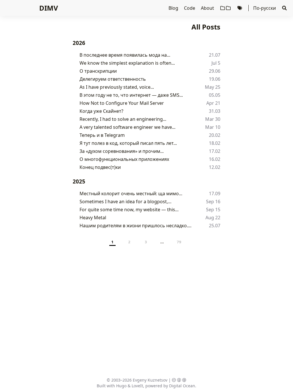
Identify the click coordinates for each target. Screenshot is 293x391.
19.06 (214, 79)
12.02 (214, 167)
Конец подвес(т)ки (100, 167)
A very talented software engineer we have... (127, 127)
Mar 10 (212, 127)
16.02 (214, 159)
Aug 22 (212, 217)
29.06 (214, 71)
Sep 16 (213, 201)
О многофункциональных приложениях (124, 159)
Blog (174, 8)
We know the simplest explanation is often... (127, 63)
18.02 (214, 143)
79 (179, 241)
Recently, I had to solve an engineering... (123, 119)
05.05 (214, 95)
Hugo (121, 385)
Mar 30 (212, 119)
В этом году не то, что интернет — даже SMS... (131, 95)
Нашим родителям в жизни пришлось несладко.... (135, 225)
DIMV (48, 8)
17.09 (214, 193)
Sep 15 (213, 209)
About (208, 8)
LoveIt (137, 385)
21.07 (214, 55)
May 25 (212, 87)
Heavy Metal (93, 217)
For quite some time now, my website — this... (129, 209)
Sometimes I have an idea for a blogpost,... (125, 201)
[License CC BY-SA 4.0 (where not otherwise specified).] (179, 380)
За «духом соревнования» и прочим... (122, 151)
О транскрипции (98, 71)
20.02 (214, 135)
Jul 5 (215, 63)
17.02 (214, 151)
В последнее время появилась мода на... (125, 55)
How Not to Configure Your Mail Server (122, 103)
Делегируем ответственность (113, 79)
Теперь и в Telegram (102, 135)
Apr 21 (213, 103)
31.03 (214, 111)
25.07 (214, 225)
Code (190, 8)
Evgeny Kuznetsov (150, 380)
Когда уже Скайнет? (101, 111)
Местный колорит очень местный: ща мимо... (131, 193)
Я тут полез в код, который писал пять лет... (128, 143)
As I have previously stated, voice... (117, 87)
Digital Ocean (182, 385)
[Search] (284, 8)
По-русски (264, 8)
